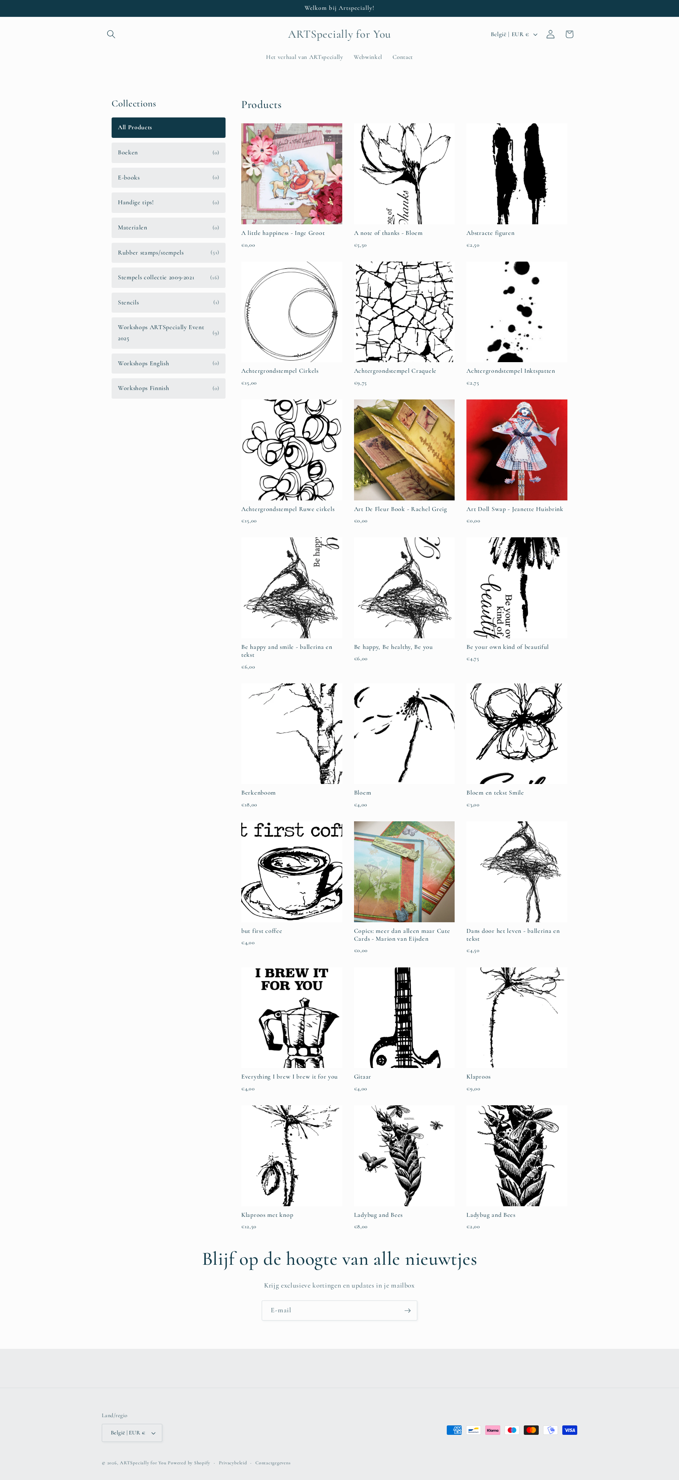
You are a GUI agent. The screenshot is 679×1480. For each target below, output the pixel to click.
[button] (111, 34)
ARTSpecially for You (143, 1462)
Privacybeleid (233, 1462)
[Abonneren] (407, 1310)
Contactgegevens (273, 1462)
